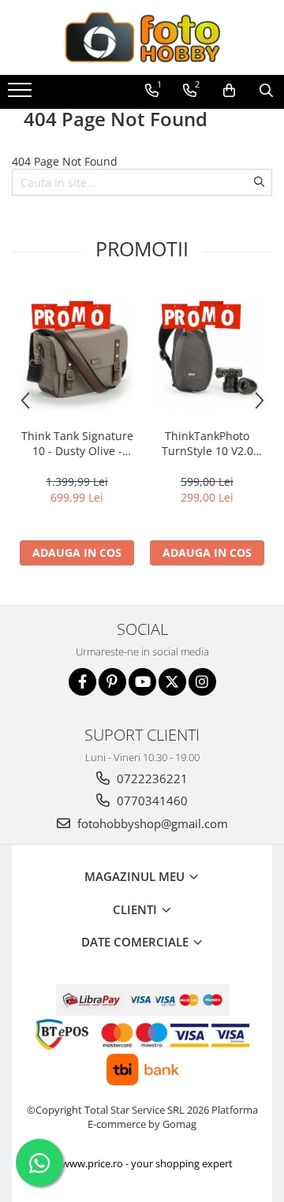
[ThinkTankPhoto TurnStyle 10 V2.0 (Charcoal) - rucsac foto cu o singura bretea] (207, 354)
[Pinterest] (112, 682)
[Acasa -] (142, 37)
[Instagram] (202, 682)
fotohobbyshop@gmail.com (151, 823)
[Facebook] (82, 682)
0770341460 (151, 800)
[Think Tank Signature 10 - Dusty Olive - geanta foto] (77, 354)
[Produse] (22, 94)
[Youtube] (142, 682)
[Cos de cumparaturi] (229, 90)
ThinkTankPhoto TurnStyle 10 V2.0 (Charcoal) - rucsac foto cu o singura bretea (207, 443)
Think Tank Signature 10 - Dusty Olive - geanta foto (77, 443)
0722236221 (151, 778)
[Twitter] (172, 682)
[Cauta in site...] (266, 90)
